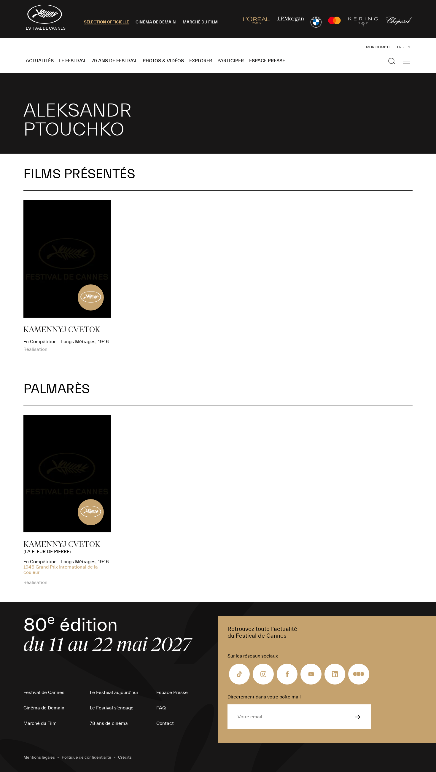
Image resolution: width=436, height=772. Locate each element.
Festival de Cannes (43, 692)
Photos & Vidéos (163, 60)
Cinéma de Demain (43, 708)
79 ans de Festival (114, 60)
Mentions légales (39, 757)
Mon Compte (378, 47)
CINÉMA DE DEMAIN (156, 22)
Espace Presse (267, 60)
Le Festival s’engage (111, 708)
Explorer (200, 60)
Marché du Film (40, 723)
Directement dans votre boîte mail (264, 697)
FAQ (161, 708)
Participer (230, 60)
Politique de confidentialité (86, 757)
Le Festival (72, 60)
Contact (165, 723)
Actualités (40, 60)
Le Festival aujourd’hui (114, 692)
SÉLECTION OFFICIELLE (106, 22)
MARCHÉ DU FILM (200, 22)
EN (407, 47)
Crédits (125, 757)
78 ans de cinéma (109, 723)
